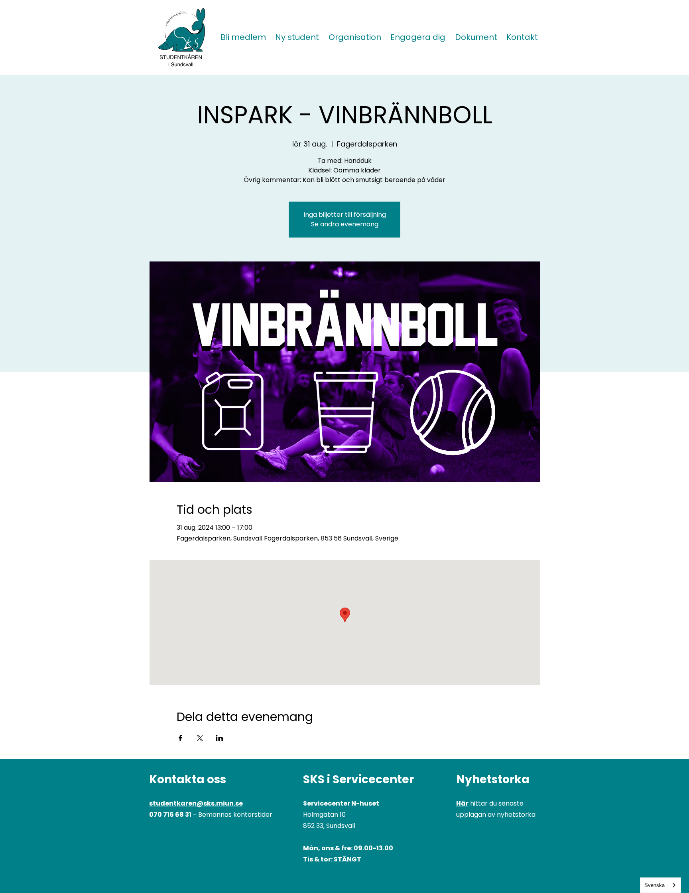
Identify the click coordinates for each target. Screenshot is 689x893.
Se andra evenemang (344, 224)
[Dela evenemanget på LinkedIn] (219, 738)
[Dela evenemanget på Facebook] (180, 738)
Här (462, 803)
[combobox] (660, 885)
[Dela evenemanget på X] (200, 738)
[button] (297, 37)
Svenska (654, 885)
